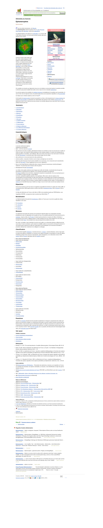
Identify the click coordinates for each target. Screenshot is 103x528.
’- (21, 403)
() (24, 335)
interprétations (38, 15)
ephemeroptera (19, 458)
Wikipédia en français (48, 419)
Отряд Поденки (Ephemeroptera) (24, 467)
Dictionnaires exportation (20, 477)
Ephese (61, 424)
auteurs (53, 419)
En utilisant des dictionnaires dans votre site (53, 8)
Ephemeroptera (40, 419)
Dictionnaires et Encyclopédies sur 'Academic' (36, 10)
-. (50, 50)
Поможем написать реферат (28, 422)
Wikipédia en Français (29, 15)
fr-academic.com (19, 14)
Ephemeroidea (21, 424)
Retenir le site (40, 8)
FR (63, 8)
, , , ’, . (38, 373)
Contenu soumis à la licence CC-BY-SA (23, 419)
